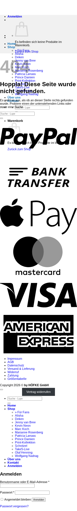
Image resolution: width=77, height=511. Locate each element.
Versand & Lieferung (21, 368)
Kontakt (13, 462)
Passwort (7, 492)
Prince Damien (25, 77)
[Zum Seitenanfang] (1, 389)
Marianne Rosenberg (29, 432)
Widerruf (13, 372)
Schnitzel (21, 445)
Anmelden (38, 499)
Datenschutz (15, 365)
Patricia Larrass (25, 435)
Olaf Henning (24, 452)
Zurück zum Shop (26, 51)
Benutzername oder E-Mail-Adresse (24, 482)
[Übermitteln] (1, 118)
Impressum (14, 358)
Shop (11, 47)
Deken (19, 419)
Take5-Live (22, 449)
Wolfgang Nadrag (26, 455)
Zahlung (13, 375)
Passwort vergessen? (14, 506)
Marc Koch (22, 429)
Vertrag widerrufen (38, 391)
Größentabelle (17, 378)
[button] (14, 16)
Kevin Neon (23, 425)
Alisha (19, 53)
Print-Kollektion (25, 442)
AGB (10, 362)
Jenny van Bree (25, 422)
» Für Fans (22, 412)
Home (11, 43)
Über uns (14, 97)
